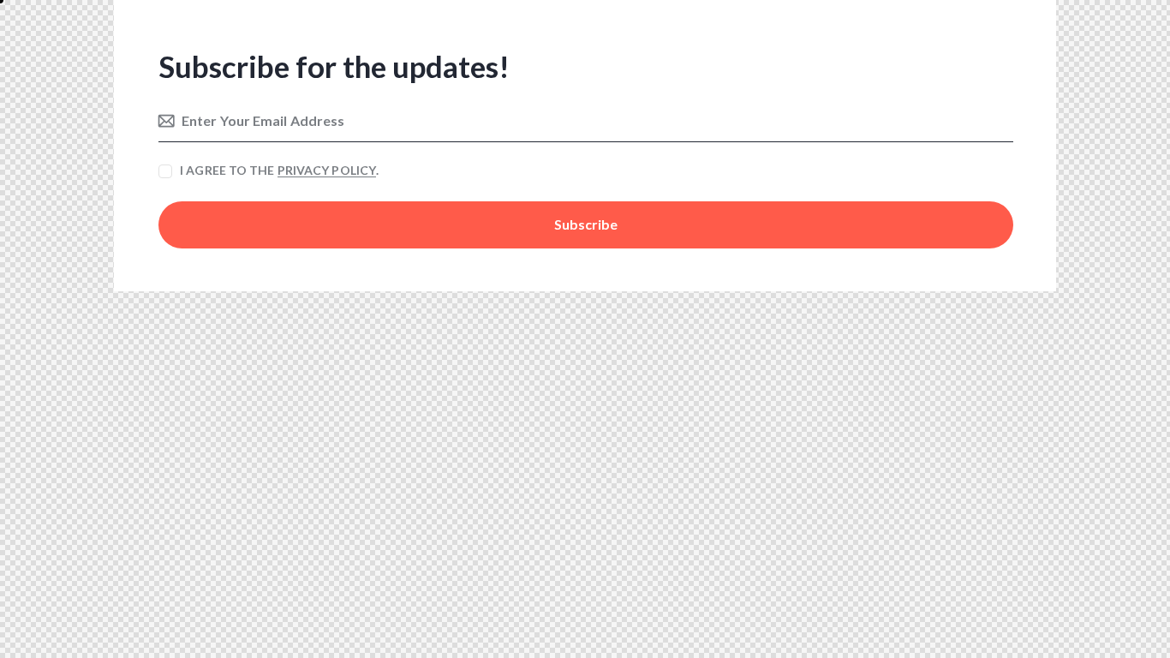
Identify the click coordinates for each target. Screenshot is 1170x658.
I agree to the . (279, 170)
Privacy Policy (327, 170)
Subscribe (586, 224)
